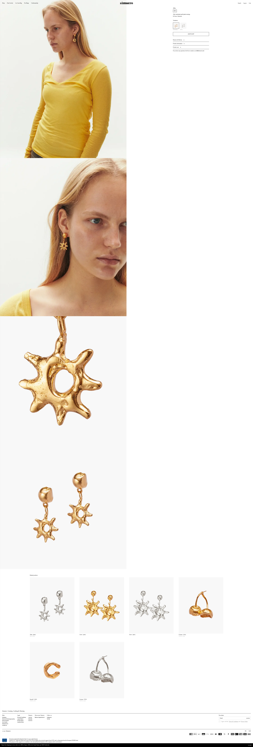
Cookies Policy (20, 722)
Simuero (8, 731)
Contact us (4, 725)
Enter (248, 718)
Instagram (49, 717)
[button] (239, 3)
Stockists (30, 719)
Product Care (5, 723)
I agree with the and (234, 721)
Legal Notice (20, 719)
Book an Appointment (39, 717)
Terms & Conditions (21, 717)
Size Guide (4, 722)
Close (250, 745)
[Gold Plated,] (176, 26)
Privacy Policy (20, 720)
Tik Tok (48, 719)
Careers (30, 720)
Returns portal (5, 720)
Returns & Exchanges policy (8, 719)
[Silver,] (183, 26)
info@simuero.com (200, 51)
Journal (30, 717)
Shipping (4, 717)
